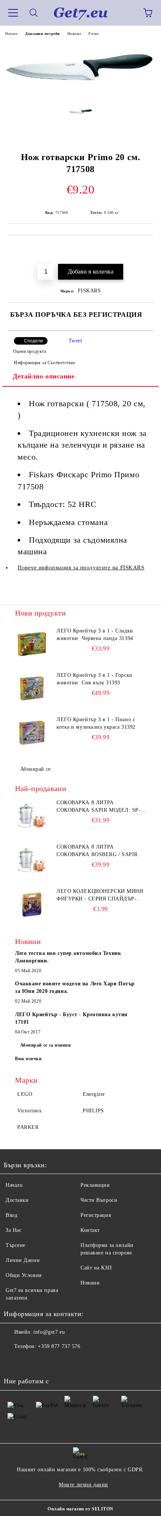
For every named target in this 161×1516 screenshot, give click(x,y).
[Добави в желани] (142, 247)
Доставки (17, 1200)
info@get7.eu (49, 1332)
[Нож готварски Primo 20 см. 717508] (80, 96)
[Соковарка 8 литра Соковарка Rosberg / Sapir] (32, 860)
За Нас (13, 1230)
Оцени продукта (29, 351)
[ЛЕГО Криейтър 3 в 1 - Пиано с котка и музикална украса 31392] (32, 733)
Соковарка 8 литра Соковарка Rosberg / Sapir (97, 850)
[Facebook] (13, 1362)
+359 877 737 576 (59, 1346)
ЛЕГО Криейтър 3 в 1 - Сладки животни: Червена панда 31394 (95, 634)
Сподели (33, 340)
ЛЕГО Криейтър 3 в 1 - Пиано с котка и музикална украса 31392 (96, 723)
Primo (93, 34)
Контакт (90, 1230)
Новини (90, 1283)
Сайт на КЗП (96, 1268)
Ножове (74, 34)
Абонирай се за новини (45, 1045)
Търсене (15, 1245)
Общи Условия (24, 1275)
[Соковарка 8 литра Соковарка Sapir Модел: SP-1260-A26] (32, 816)
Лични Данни (23, 1260)
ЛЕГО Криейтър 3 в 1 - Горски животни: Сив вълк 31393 (95, 678)
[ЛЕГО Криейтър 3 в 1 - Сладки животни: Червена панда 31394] (32, 644)
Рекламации (95, 1185)
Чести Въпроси (98, 1200)
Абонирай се (35, 769)
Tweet (75, 340)
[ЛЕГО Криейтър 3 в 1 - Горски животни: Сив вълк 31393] (32, 688)
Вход (11, 1215)
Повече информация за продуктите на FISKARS (81, 567)
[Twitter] (30, 1362)
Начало (11, 34)
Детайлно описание (44, 376)
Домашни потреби (42, 34)
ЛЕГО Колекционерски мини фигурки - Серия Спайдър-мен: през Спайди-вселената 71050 (101, 895)
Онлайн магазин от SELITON (80, 1508)
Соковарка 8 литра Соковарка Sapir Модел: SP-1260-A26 (99, 807)
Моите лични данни (83, 1484)
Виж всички (28, 1058)
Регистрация (95, 1215)
